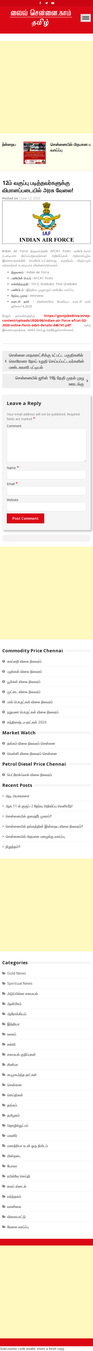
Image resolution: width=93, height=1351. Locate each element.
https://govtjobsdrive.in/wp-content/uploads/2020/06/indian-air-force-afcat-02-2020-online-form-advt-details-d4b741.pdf (46, 320)
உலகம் (11, 1034)
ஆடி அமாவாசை (18, 795)
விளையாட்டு (16, 1216)
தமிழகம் (13, 1115)
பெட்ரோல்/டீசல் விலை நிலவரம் (29, 774)
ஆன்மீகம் (14, 1003)
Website (13, 500)
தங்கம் (12, 1105)
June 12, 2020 (30, 198)
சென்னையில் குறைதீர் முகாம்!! (29, 816)
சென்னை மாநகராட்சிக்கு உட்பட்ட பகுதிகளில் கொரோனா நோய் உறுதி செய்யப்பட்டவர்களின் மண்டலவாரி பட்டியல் (46, 361)
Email (12, 484)
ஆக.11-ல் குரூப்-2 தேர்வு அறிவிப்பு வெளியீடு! (39, 806)
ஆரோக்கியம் (16, 1013)
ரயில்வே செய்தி (18, 1176)
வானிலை (14, 1206)
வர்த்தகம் (14, 1196)
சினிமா (12, 1064)
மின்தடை (14, 1155)
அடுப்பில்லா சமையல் (22, 993)
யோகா (12, 1165)
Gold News (16, 973)
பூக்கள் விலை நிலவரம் (23, 681)
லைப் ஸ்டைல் (16, 1186)
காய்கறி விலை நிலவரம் (24, 661)
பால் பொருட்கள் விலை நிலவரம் (30, 701)
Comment (14, 426)
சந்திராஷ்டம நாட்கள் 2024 (26, 722)
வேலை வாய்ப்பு (18, 1226)
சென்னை (14, 1084)
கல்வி (11, 1044)
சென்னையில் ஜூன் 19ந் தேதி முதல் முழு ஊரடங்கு (49, 381)
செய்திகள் (15, 1094)
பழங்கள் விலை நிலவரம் (24, 671)
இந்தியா (13, 1023)
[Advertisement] (46, 87)
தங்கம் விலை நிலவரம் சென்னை (31, 743)
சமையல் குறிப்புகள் (21, 1054)
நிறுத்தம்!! (13, 846)
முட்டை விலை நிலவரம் (23, 691)
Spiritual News (20, 983)
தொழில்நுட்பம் (17, 1125)
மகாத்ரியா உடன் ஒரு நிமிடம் (27, 1145)
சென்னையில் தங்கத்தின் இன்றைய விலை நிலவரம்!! (44, 826)
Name (13, 468)
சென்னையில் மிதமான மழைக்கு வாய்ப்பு (35, 836)
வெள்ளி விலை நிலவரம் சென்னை (32, 753)
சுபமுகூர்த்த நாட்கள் (22, 1074)
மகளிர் (12, 1135)
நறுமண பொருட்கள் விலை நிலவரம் (33, 712)
